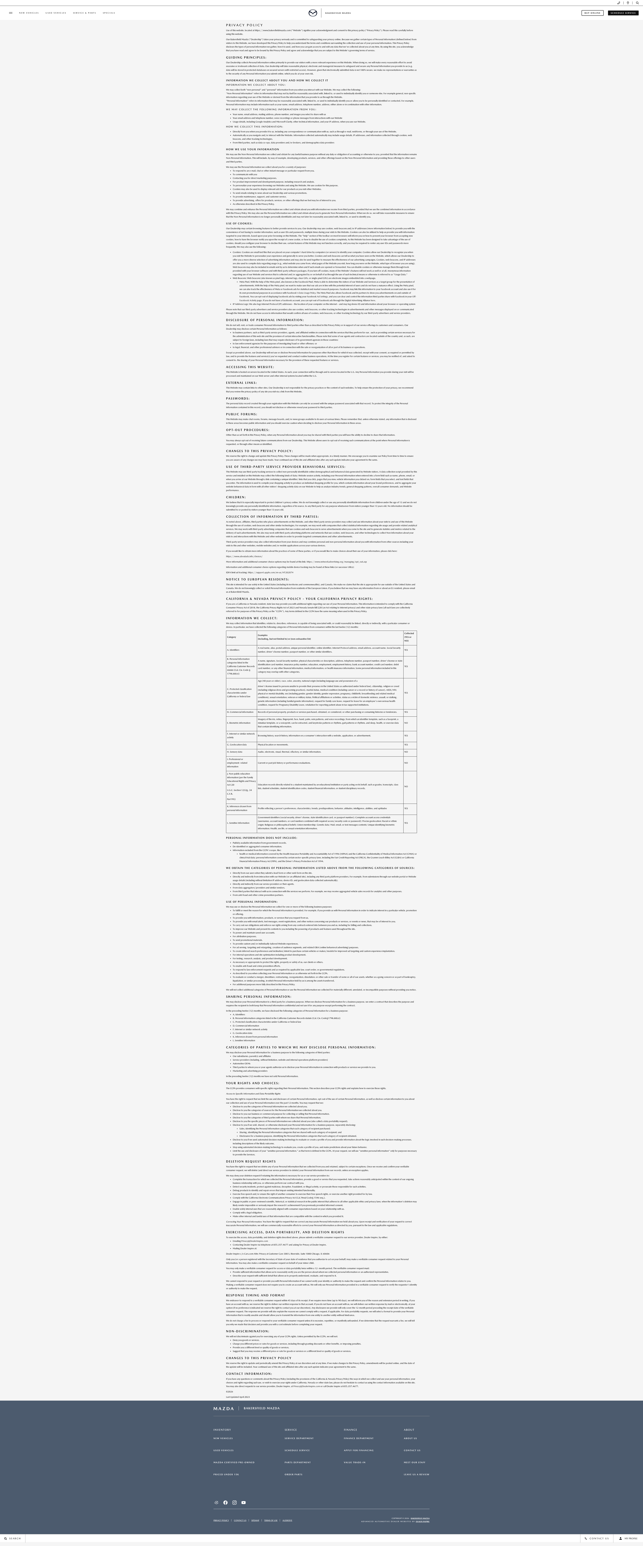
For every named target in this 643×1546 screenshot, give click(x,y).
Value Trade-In (355, 1462)
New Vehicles (29, 13)
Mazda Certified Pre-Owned (234, 1462)
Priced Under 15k (226, 1474)
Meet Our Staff (414, 1462)
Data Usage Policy (307, 293)
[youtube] (243, 1502)
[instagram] (234, 1502)
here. (373, 300)
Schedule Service (297, 1450)
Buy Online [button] (593, 13)
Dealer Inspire (423, 1521)
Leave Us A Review (417, 1474)
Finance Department (359, 1438)
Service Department (299, 1438)
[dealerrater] (216, 1502)
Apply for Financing (359, 1450)
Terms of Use (270, 1520)
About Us (410, 1438)
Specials (109, 13)
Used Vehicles (56, 13)
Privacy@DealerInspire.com (254, 1241)
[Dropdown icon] (618, 3)
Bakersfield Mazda (420, 1518)
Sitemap (255, 1520)
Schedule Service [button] (623, 13)
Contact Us (412, 1450)
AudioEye (287, 1520)
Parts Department (298, 1462)
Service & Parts (84, 13)
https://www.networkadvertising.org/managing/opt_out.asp (337, 562)
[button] (637, 3)
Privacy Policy (221, 1520)
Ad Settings (322, 296)
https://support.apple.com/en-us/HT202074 (270, 572)
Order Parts (294, 1474)
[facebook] (225, 1502)
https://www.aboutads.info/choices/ (244, 556)
